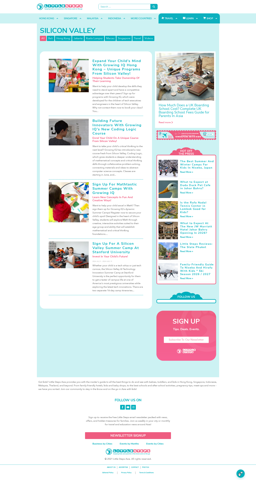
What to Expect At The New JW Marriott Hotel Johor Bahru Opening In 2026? (196, 228)
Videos (149, 38)
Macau (110, 38)
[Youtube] (128, 407)
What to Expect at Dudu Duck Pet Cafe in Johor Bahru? (195, 185)
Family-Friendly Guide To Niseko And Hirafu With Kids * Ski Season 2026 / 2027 (197, 269)
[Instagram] (133, 407)
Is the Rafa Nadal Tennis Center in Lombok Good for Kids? (193, 207)
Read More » (186, 171)
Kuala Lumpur (94, 38)
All (43, 38)
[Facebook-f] (122, 407)
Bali (50, 38)
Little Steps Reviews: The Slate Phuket (196, 245)
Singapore (124, 38)
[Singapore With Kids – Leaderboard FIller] (186, 135)
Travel (137, 38)
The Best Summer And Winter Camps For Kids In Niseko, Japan (197, 164)
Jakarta (78, 38)
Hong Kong (63, 38)
